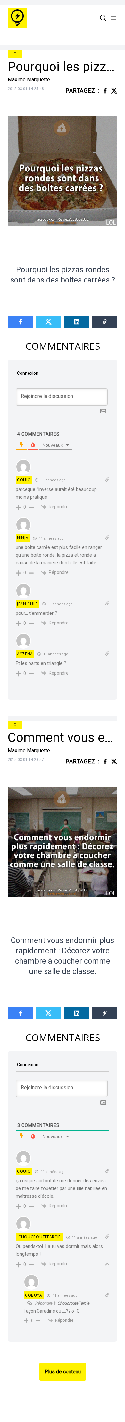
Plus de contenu (63, 1372)
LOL (15, 54)
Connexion (27, 373)
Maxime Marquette (29, 80)
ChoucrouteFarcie (39, 1237)
